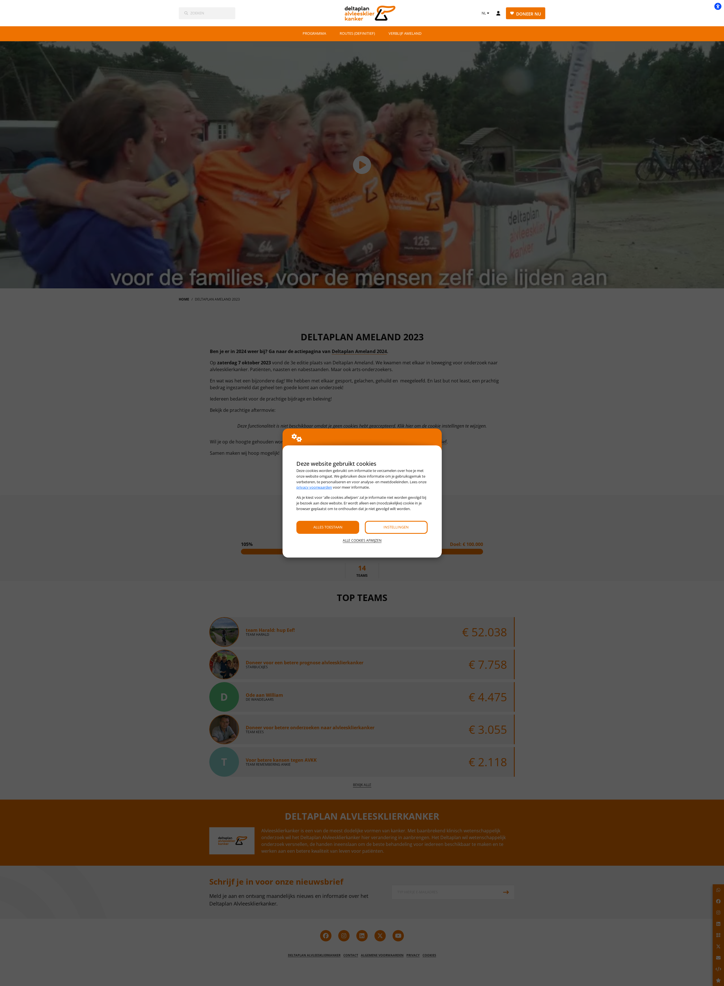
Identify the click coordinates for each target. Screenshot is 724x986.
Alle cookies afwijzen (362, 540)
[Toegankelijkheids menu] (717, 6)
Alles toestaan (327, 527)
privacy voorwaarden (314, 487)
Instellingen (396, 527)
